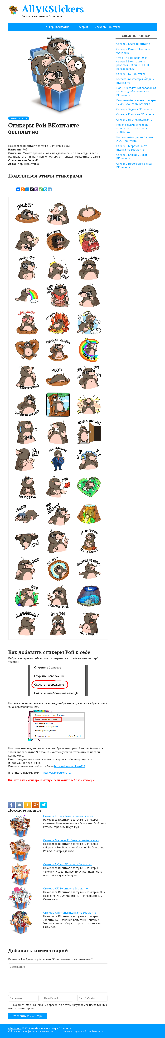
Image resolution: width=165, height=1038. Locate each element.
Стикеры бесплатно (56, 27)
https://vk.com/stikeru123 (69, 766)
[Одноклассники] (23, 189)
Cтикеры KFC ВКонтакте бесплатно (65, 888)
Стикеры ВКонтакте (108, 27)
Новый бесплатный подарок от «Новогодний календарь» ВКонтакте (136, 91)
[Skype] (45, 189)
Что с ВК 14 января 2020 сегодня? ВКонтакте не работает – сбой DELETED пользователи (132, 63)
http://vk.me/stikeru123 (57, 772)
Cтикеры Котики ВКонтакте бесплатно (68, 816)
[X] (32, 189)
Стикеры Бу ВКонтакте (131, 74)
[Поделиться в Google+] (35, 805)
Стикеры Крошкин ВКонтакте (135, 114)
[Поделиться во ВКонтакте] (19, 805)
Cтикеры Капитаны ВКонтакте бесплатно (69, 912)
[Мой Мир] (27, 189)
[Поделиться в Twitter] (43, 805)
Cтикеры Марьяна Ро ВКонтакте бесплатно (71, 840)
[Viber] (36, 189)
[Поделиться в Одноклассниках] (27, 805)
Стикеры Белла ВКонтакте (133, 44)
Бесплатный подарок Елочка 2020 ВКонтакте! (134, 138)
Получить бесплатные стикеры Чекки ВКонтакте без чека (136, 102)
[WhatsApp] (41, 189)
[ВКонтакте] (18, 189)
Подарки (82, 27)
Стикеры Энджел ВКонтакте (134, 109)
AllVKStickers (53, 9)
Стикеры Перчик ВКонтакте (134, 119)
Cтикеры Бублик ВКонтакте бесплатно (67, 864)
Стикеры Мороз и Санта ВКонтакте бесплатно (131, 147)
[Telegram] (50, 189)
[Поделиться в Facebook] (11, 805)
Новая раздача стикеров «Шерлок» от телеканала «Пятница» (132, 128)
